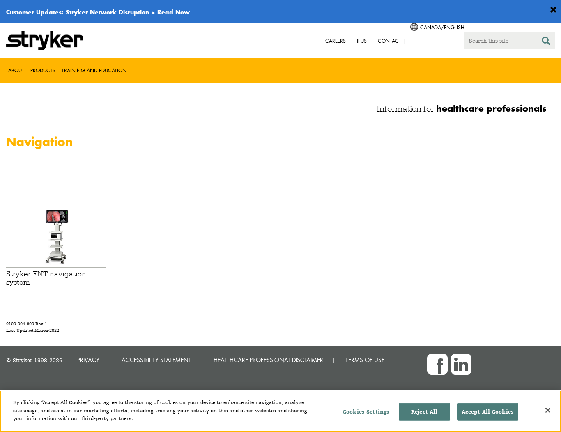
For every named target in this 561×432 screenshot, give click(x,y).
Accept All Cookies (488, 412)
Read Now (173, 12)
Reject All (424, 412)
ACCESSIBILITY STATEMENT (156, 360)
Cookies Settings (366, 412)
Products (42, 70)
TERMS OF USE (364, 360)
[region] (280, 411)
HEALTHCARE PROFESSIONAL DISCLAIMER (268, 360)
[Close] (548, 410)
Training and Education (94, 70)
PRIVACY (88, 360)
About (16, 70)
